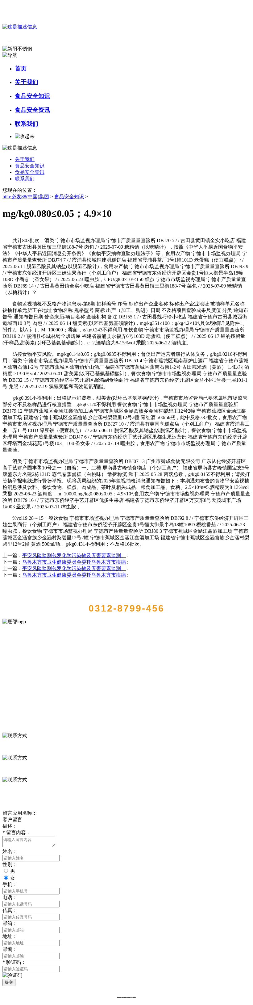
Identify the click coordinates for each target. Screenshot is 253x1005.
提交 (9, 982)
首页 (21, 68)
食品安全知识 (32, 96)
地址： (9, 936)
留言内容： (16, 832)
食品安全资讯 (32, 110)
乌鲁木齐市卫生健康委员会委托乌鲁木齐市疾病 (74, 562)
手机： (9, 884)
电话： (9, 897)
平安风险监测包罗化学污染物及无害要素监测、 (74, 555)
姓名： (9, 851)
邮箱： (9, 923)
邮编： (9, 949)
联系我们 (26, 123)
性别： (9, 864)
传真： (9, 910)
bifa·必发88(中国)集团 (25, 196)
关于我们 (26, 82)
